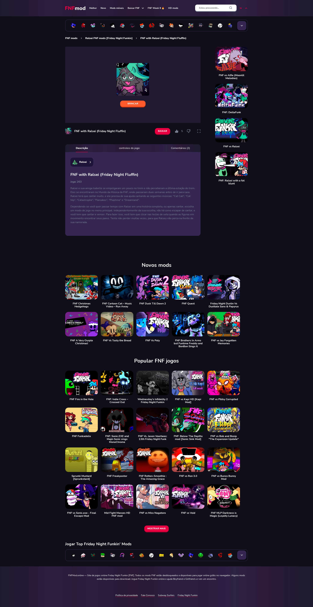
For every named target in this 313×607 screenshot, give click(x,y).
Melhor (93, 8)
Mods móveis (117, 8)
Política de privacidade (126, 595)
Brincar (132, 103)
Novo (103, 8)
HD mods (173, 8)
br (241, 8)
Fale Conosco (148, 595)
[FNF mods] (75, 8)
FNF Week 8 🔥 (156, 8)
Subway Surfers (166, 595)
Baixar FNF (134, 8)
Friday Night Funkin (188, 595)
